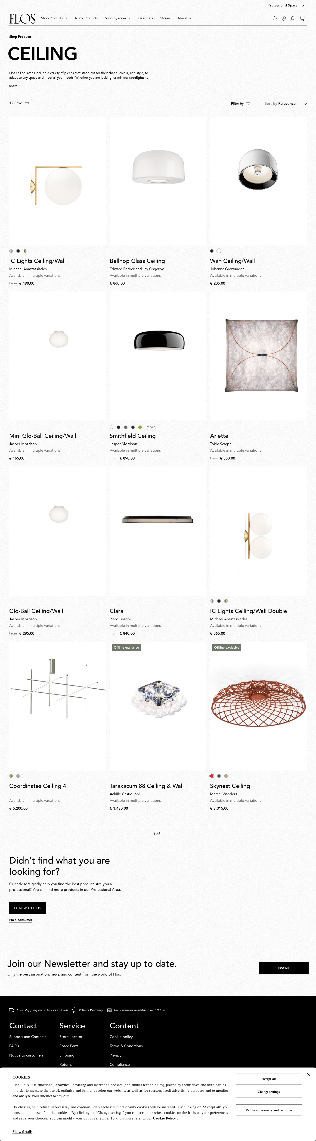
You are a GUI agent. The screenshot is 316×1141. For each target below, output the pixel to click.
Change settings (269, 1092)
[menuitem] (54, 18)
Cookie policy (121, 1037)
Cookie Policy (164, 1118)
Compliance (120, 1065)
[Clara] (158, 530)
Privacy (115, 1055)
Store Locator (71, 1037)
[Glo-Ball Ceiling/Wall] (57, 530)
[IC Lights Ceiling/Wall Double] (258, 530)
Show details (22, 1132)
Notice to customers (26, 1055)
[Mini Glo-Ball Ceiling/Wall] (57, 356)
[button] (286, 5)
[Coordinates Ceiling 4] (57, 706)
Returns (65, 1065)
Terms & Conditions (126, 1046)
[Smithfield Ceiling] (158, 356)
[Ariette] (258, 356)
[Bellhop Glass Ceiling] (158, 181)
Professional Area (105, 890)
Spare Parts (68, 1046)
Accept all (269, 1079)
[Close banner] (308, 1074)
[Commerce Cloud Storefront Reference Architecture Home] (22, 19)
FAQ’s (14, 1046)
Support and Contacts (27, 1037)
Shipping (66, 1055)
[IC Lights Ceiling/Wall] (57, 181)
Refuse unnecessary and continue (269, 1110)
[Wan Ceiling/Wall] (258, 181)
